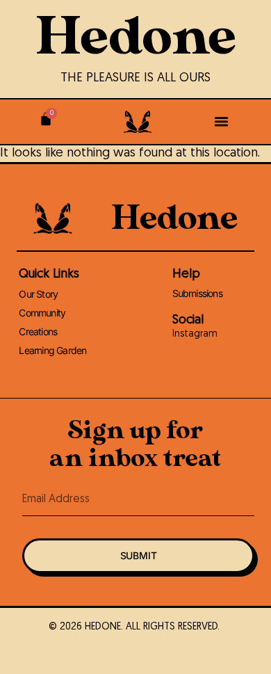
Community (42, 313)
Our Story (38, 294)
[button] (221, 122)
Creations (38, 331)
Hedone (135, 38)
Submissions (197, 293)
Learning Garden (52, 350)
